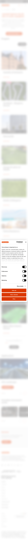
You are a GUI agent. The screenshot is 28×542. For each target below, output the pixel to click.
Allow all (14, 290)
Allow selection (14, 294)
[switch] (24, 271)
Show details (20, 286)
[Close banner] (25, 242)
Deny (14, 299)
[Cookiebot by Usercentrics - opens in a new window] (17, 242)
